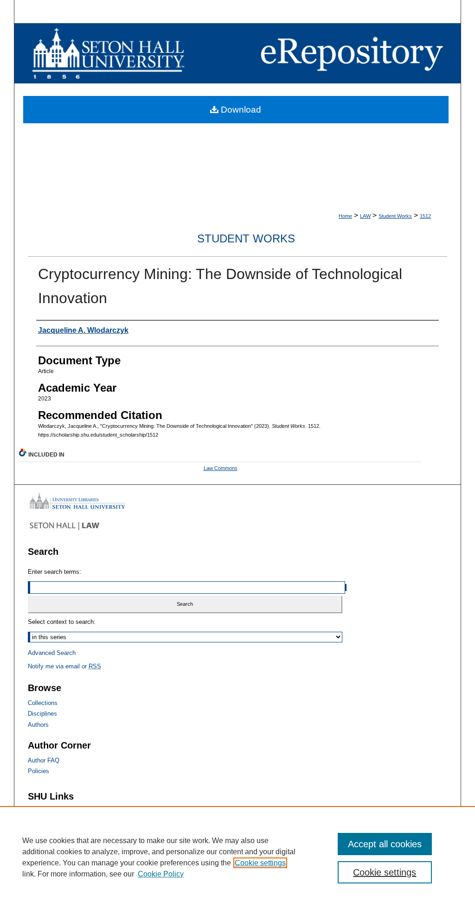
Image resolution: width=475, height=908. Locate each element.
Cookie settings (260, 863)
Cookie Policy (161, 874)
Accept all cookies (385, 844)
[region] (237, 857)
